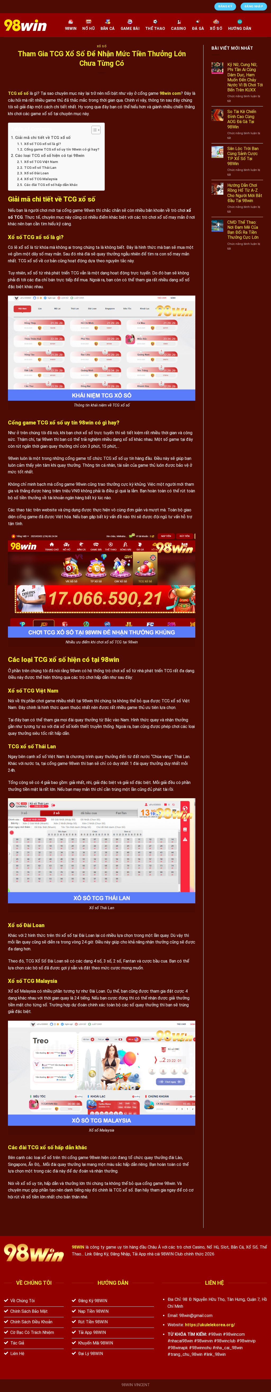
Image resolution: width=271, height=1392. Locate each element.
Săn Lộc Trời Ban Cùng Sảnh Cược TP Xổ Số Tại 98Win (243, 156)
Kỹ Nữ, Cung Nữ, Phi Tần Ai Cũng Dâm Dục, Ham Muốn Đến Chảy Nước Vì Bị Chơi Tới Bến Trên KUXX (245, 77)
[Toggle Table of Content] (93, 129)
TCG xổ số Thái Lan (40, 167)
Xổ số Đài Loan (36, 173)
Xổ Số (102, 46)
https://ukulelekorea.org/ (210, 1324)
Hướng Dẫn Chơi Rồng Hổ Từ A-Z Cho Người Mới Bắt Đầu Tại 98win (244, 193)
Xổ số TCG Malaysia (40, 179)
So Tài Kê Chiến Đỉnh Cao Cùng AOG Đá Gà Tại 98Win (241, 119)
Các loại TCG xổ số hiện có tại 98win (49, 155)
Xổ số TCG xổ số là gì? (42, 144)
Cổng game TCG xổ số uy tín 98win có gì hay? (61, 149)
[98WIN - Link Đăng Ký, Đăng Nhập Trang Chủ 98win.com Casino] (30, 25)
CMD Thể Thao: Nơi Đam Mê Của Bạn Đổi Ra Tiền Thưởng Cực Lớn (243, 230)
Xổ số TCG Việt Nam (41, 162)
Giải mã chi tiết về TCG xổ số (43, 137)
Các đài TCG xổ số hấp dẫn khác (51, 185)
